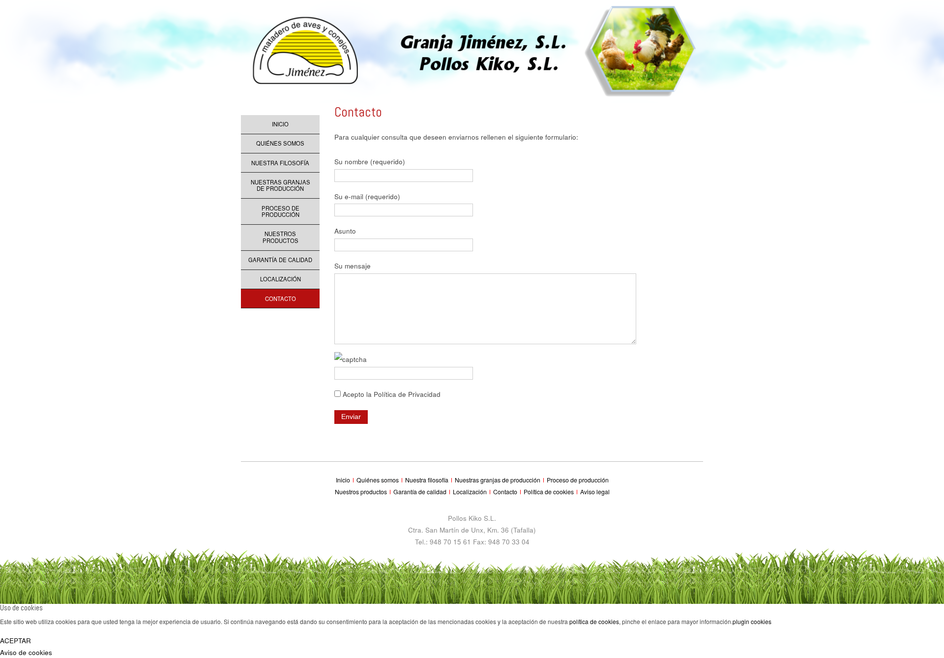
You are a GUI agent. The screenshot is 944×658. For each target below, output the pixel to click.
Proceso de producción (280, 211)
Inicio (280, 124)
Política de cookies (549, 491)
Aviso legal (595, 491)
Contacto (280, 298)
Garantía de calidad (280, 260)
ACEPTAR (15, 640)
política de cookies (594, 621)
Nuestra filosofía (280, 163)
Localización (280, 279)
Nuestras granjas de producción (280, 185)
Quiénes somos (280, 143)
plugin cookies (752, 621)
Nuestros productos (280, 237)
